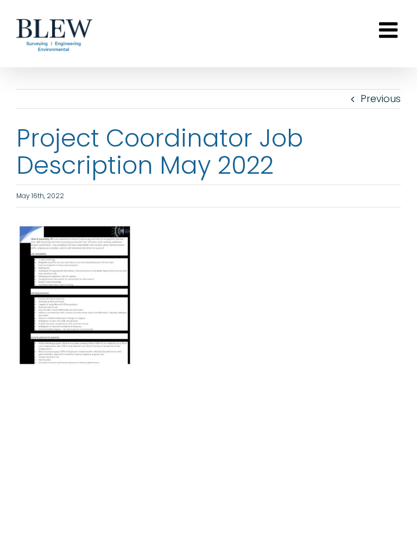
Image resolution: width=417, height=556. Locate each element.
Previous (381, 98)
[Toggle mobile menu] (390, 30)
